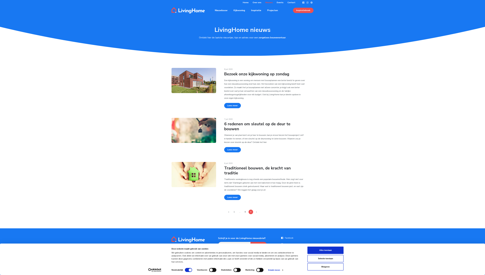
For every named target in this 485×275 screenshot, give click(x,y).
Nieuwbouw (221, 10)
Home (246, 2)
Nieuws (269, 2)
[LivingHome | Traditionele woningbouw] (188, 10)
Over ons (257, 2)
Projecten (272, 10)
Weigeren (325, 267)
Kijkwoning (239, 10)
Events (280, 2)
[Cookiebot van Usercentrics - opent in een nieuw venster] (155, 270)
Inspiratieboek (303, 10)
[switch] (212, 270)
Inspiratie (256, 10)
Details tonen (274, 270)
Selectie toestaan (325, 258)
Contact (291, 2)
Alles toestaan (325, 250)
